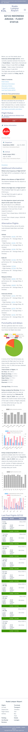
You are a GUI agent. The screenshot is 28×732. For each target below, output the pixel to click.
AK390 (13, 236)
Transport (17, 707)
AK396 (13, 249)
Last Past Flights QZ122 (8, 90)
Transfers (16, 709)
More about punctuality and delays (12, 109)
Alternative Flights (7, 86)
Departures (5, 709)
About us (14, 728)
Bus (15, 713)
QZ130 (13, 315)
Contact (23, 727)
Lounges (16, 720)
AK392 (13, 243)
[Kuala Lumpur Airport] (3, 10)
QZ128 (13, 308)
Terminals (17, 705)
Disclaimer (18, 727)
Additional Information (8, 84)
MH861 (14, 279)
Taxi (15, 711)
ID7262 (14, 266)
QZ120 (13, 296)
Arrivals (4, 707)
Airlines (4, 713)
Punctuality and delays (8, 88)
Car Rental (5, 720)
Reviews (4, 722)
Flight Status (5, 81)
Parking (4, 718)
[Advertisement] (14, 40)
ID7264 (14, 268)
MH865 (14, 285)
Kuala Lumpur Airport (15, 8)
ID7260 (14, 260)
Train (15, 716)
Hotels (16, 718)
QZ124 (13, 302)
